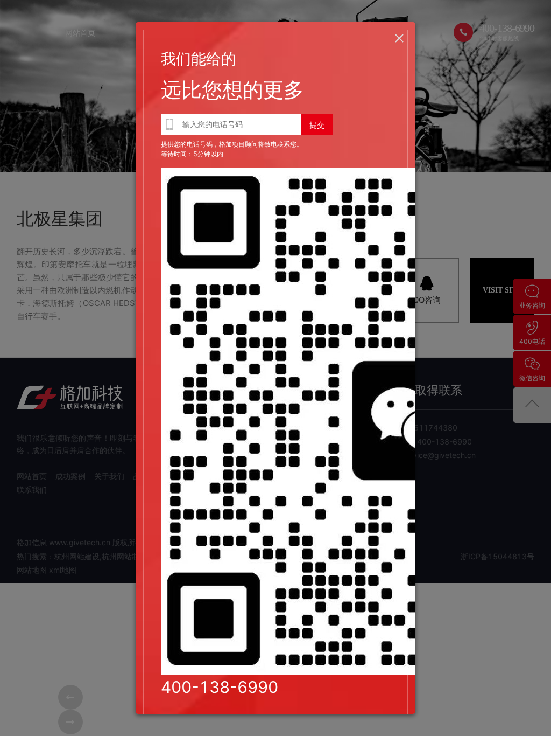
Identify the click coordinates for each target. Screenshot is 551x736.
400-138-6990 (219, 687)
